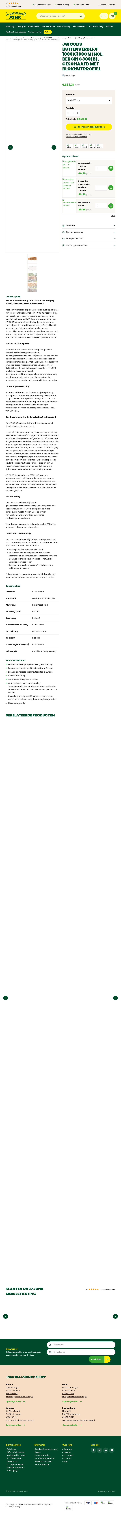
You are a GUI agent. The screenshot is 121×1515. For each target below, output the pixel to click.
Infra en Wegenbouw (44, 1458)
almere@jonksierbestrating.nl (19, 1396)
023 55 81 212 (68, 1417)
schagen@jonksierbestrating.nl (20, 1420)
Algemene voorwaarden (29, 1504)
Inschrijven (96, 1359)
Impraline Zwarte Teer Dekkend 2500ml (84, 186)
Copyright (17, 1506)
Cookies (9, 1506)
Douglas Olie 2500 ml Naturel (84, 166)
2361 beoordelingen (13, 6)
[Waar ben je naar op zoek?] (81, 16)
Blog (65, 1461)
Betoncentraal (42, 1464)
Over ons (102, 5)
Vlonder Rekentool (15, 1467)
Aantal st (70, 108)
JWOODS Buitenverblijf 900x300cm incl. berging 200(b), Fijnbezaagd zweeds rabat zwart (52, 1111)
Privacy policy (45, 1504)
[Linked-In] (105, 1450)
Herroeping (12, 1470)
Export (38, 1452)
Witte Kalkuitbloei (43, 1461)
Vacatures (68, 1455)
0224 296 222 (12, 1417)
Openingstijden (13, 1401)
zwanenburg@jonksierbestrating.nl (78, 1420)
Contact (111, 5)
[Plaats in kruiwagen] (110, 168)
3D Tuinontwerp (14, 1458)
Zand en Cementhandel (46, 1449)
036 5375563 (11, 1393)
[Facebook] (93, 1450)
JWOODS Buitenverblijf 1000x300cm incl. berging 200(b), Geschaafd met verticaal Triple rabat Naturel (59, 1250)
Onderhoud (12, 1461)
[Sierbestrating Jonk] (16, 16)
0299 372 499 (68, 1393)
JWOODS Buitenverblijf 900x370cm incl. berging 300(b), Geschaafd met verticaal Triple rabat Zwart (58, 973)
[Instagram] (99, 1450)
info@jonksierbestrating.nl (74, 1396)
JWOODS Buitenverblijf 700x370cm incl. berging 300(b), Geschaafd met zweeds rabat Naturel (55, 835)
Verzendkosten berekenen (76, 137)
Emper (112, 1491)
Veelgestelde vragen (16, 1455)
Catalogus (11, 1449)
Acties (47, 32)
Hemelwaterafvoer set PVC (85, 204)
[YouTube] (112, 1450)
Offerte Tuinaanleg (15, 1452)
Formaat (70, 94)
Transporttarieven (15, 1464)
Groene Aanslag (42, 1455)
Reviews (67, 1452)
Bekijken (23, 853)
